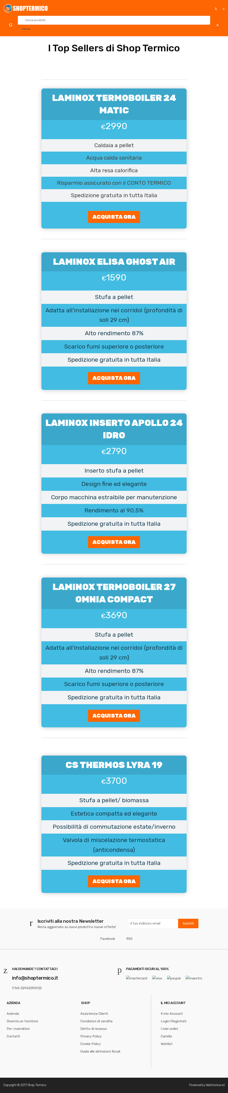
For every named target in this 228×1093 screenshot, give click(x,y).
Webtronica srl (215, 1085)
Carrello (166, 1036)
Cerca (26, 28)
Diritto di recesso (93, 1029)
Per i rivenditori (18, 1029)
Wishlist (167, 1044)
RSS (129, 939)
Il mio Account (172, 1014)
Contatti (13, 1036)
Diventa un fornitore (22, 1021)
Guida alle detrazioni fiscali (100, 1051)
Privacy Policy (91, 1036)
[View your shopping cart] (219, 24)
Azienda (13, 1014)
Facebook (107, 939)
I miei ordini (169, 1029)
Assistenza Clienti (94, 1014)
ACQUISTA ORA (114, 217)
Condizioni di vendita (96, 1021)
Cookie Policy (90, 1044)
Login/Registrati (173, 1021)
